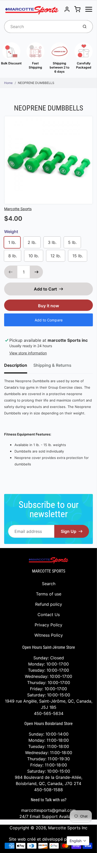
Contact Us (49, 614)
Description (15, 365)
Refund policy (48, 604)
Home (8, 83)
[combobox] (41, 26)
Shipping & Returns (52, 365)
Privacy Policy (48, 624)
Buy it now (48, 305)
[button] (78, 841)
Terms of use (48, 593)
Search (48, 583)
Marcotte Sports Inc (67, 827)
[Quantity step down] (10, 272)
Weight (11, 231)
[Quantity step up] (36, 272)
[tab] (18, 366)
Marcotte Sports (18, 209)
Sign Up (68, 531)
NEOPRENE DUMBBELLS (36, 83)
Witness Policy (48, 635)
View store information (28, 353)
